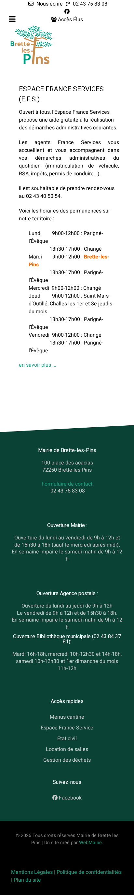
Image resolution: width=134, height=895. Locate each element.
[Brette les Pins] (31, 44)
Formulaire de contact (67, 484)
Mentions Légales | (34, 872)
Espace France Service (67, 728)
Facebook (70, 798)
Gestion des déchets (67, 760)
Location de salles (67, 749)
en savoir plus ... (37, 365)
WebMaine (90, 842)
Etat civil (67, 738)
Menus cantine (67, 717)
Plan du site (27, 880)
